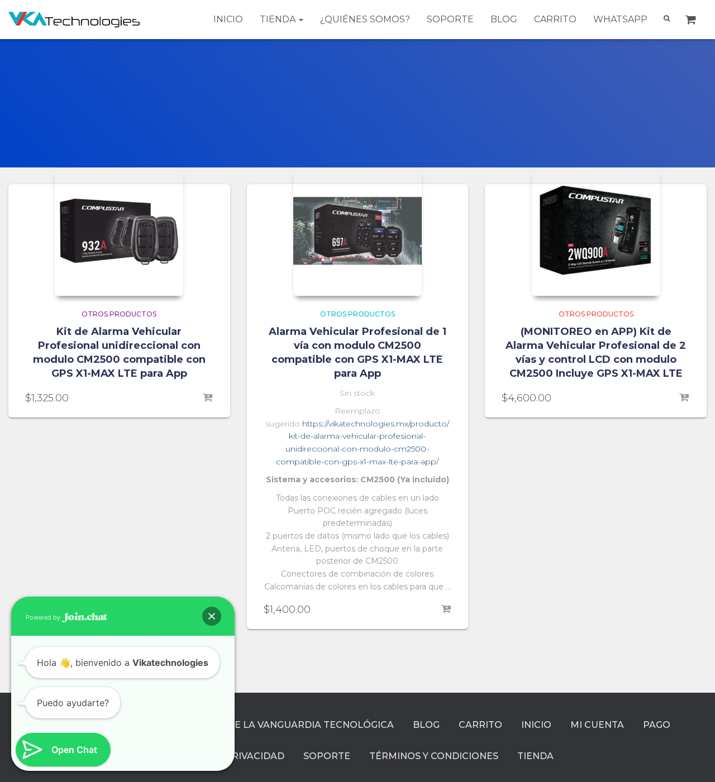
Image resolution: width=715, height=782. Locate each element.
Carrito (555, 19)
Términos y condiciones (433, 756)
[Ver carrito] (692, 19)
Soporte (450, 19)
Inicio (228, 19)
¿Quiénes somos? (365, 19)
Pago (656, 724)
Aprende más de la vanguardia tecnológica (274, 724)
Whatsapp (620, 19)
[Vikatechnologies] (74, 19)
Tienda (279, 19)
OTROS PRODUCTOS (119, 314)
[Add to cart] (207, 398)
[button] (211, 616)
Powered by (44, 617)
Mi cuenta (597, 724)
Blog (503, 19)
